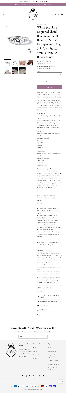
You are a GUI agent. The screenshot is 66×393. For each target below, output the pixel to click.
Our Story (35, 351)
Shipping (39, 63)
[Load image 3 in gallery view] (22, 63)
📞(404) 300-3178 (37, 358)
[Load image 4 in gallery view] (29, 63)
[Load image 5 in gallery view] (7, 70)
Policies (50, 347)
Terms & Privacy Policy (53, 364)
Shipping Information (53, 360)
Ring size (39, 71)
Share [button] (40, 315)
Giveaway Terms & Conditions (52, 369)
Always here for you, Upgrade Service (53, 356)
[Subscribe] (45, 336)
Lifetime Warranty (52, 351)
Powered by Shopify (38, 389)
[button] (3, 14)
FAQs (34, 347)
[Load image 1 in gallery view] (7, 63)
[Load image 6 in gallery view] (15, 70)
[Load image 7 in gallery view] (22, 70)
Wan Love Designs (30, 389)
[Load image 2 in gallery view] (15, 63)
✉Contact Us (36, 355)
